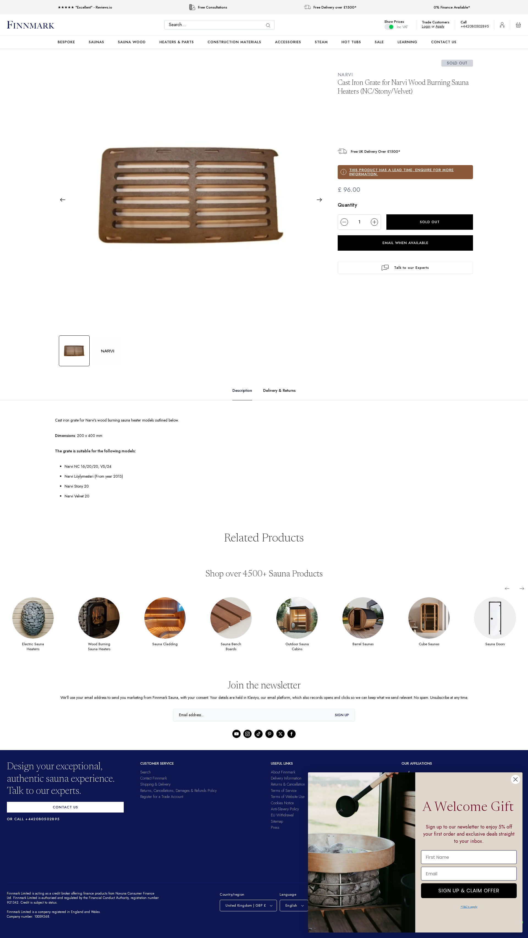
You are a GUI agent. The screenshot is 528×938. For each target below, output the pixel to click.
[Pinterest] (269, 734)
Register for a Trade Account (161, 796)
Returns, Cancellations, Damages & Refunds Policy (178, 790)
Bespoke (66, 42)
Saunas (96, 42)
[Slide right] (522, 588)
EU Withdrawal (282, 815)
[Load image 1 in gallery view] (74, 351)
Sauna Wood (132, 42)
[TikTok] (258, 734)
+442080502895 (476, 26)
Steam (321, 42)
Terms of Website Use (287, 796)
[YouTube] (236, 734)
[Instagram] (247, 734)
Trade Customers (438, 22)
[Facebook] (291, 734)
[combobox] (221, 24)
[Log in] (502, 25)
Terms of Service (283, 790)
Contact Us (444, 42)
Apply (442, 26)
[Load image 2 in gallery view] (107, 351)
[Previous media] (63, 200)
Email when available (405, 242)
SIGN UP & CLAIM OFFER (468, 889)
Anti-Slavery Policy (285, 809)
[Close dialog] (515, 779)
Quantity (347, 205)
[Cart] (518, 25)
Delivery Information (286, 778)
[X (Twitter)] (280, 734)
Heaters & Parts (177, 42)
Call (466, 22)
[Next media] (319, 200)
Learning (407, 42)
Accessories (288, 42)
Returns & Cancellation (288, 784)
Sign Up (342, 715)
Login (429, 26)
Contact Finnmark (153, 778)
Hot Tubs (351, 42)
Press (275, 827)
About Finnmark (283, 772)
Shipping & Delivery (155, 784)
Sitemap (277, 821)
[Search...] (269, 25)
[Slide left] (507, 588)
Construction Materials (234, 42)
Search (145, 772)
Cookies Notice (282, 803)
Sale (379, 42)
